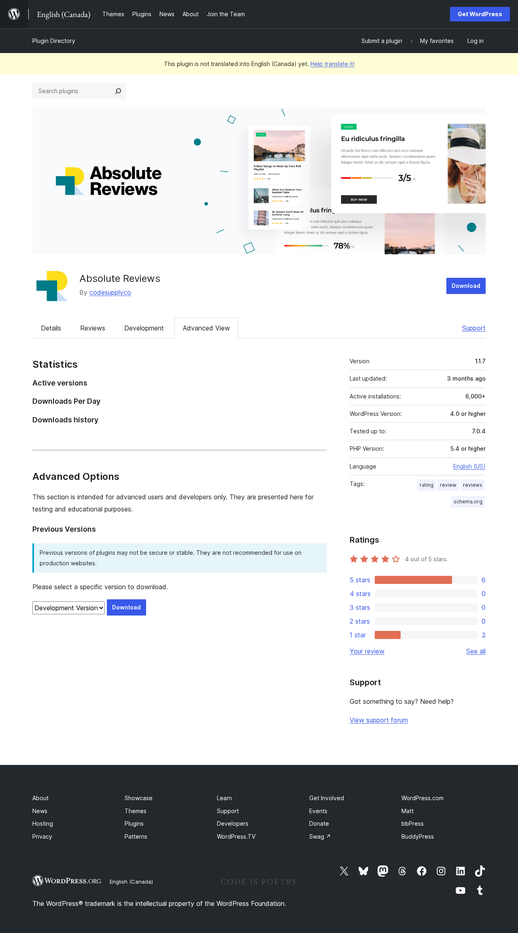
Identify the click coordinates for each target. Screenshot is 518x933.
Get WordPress (480, 14)
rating (426, 485)
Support (474, 328)
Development (144, 328)
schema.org (468, 501)
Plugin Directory (53, 40)
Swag (320, 836)
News (39, 810)
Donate (319, 823)
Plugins (134, 823)
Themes (135, 810)
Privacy (42, 836)
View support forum (379, 720)
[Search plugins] (118, 91)
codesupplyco (110, 292)
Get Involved (326, 798)
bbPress (412, 823)
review (448, 485)
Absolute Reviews (119, 278)
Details (51, 328)
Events (318, 810)
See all (476, 651)
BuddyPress (417, 836)
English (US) (469, 466)
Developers (232, 823)
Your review (367, 651)
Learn (224, 798)
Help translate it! (332, 63)
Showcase (139, 798)
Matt (407, 810)
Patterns (136, 836)
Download (466, 285)
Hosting (42, 823)
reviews (472, 485)
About (40, 798)
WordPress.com (422, 798)
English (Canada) (131, 881)
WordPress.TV (236, 836)
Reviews (92, 328)
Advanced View (206, 328)
